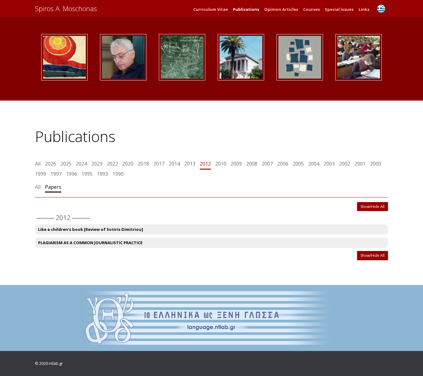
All (38, 163)
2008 (251, 163)
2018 (143, 163)
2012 (205, 163)
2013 (189, 163)
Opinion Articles (281, 9)
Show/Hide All (372, 206)
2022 (112, 163)
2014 (174, 163)
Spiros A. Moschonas (66, 8)
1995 (87, 174)
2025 (66, 163)
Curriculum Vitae (210, 9)
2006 (282, 163)
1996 (71, 174)
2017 (158, 163)
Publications (246, 9)
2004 (313, 163)
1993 (102, 174)
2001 (360, 163)
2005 (298, 163)
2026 (50, 163)
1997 (56, 174)
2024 (81, 163)
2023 (96, 163)
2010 (220, 163)
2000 (375, 163)
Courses (311, 9)
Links (364, 9)
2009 (236, 163)
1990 (118, 174)
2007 (267, 163)
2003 (329, 163)
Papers (53, 187)
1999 (40, 174)
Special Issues (339, 9)
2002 (344, 163)
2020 (127, 163)
